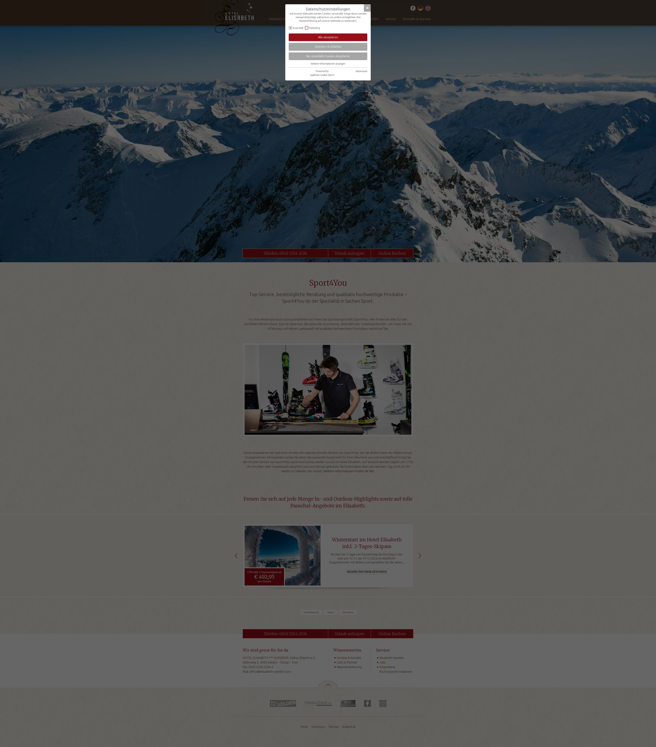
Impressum (361, 71)
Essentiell (298, 28)
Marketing (314, 28)
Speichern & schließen (328, 46)
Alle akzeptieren (328, 37)
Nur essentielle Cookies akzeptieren (328, 56)
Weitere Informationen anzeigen (328, 63)
